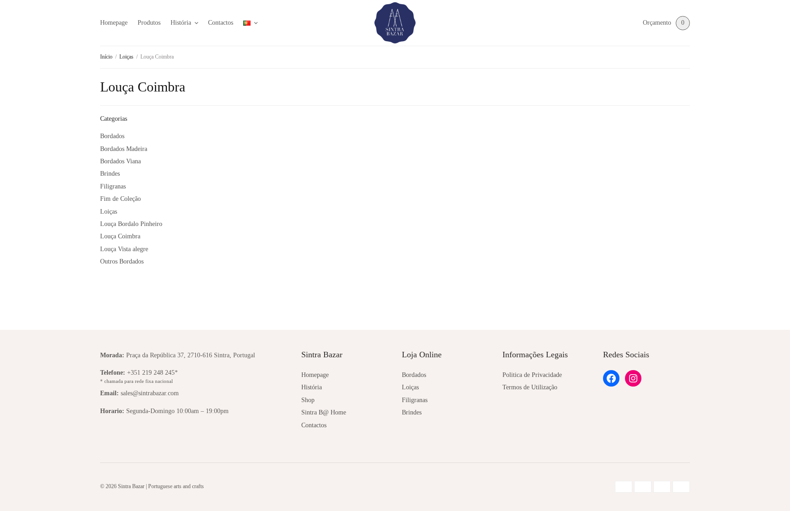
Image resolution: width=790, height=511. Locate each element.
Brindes (110, 173)
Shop (308, 400)
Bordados (112, 136)
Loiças (126, 57)
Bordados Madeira (123, 148)
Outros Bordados (122, 261)
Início (106, 57)
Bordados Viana (120, 161)
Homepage (114, 22)
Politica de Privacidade (532, 374)
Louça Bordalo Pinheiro (131, 224)
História (181, 22)
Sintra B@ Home (323, 412)
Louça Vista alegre (124, 249)
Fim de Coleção (120, 198)
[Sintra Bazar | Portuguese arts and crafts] (395, 22)
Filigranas (113, 186)
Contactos (220, 22)
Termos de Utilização (529, 387)
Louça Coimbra (120, 236)
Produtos (149, 22)
